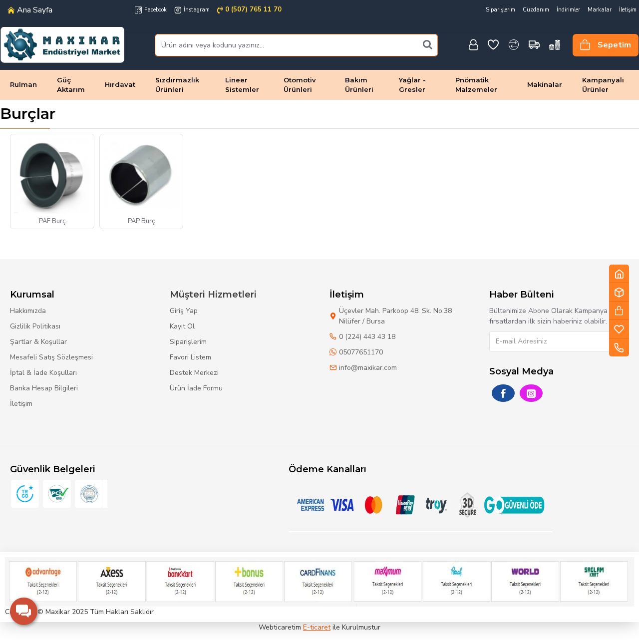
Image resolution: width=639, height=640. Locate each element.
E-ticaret (316, 627)
